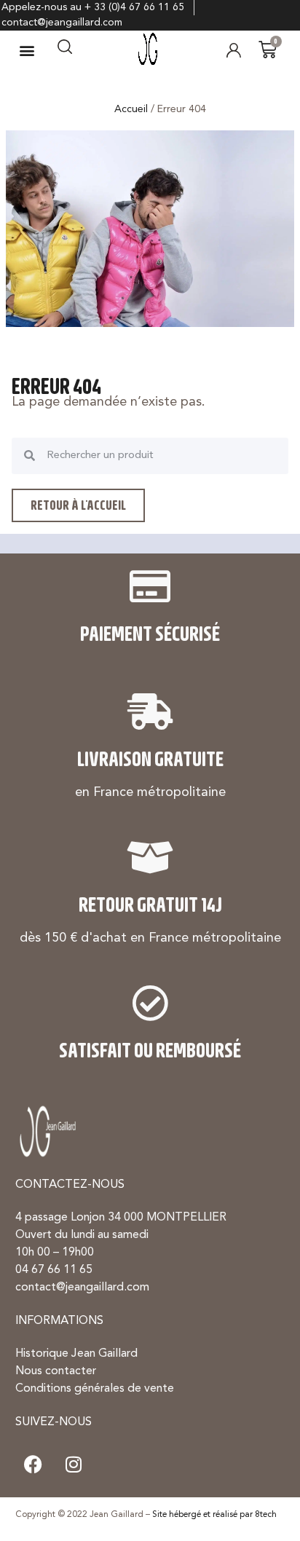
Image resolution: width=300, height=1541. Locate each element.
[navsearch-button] (64, 50)
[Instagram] (73, 1464)
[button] (27, 50)
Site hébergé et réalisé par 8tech (214, 1514)
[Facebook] (33, 1464)
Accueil (131, 109)
